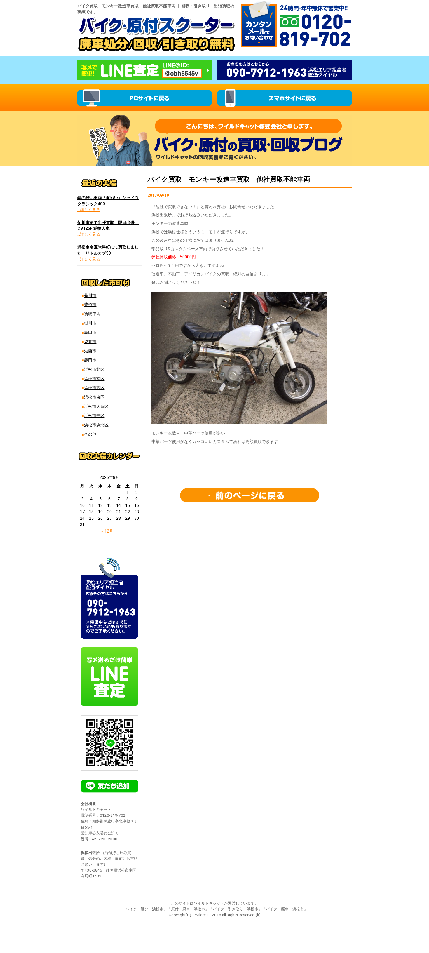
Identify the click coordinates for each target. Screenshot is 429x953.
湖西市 (90, 351)
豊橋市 (90, 304)
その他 (90, 434)
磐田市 (90, 360)
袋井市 (90, 341)
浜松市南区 (94, 378)
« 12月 (107, 531)
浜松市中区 (94, 415)
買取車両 (92, 314)
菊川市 (90, 295)
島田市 (90, 332)
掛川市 (90, 323)
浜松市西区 (94, 387)
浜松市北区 (94, 369)
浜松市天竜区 (96, 406)
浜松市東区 (94, 397)
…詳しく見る (88, 209)
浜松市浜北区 (96, 424)
